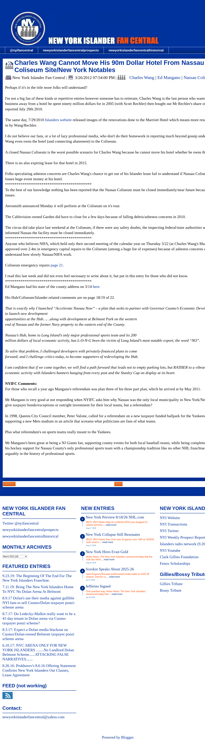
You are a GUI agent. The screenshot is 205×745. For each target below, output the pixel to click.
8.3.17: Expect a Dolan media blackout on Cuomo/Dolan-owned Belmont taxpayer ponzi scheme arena (38, 634)
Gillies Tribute (171, 584)
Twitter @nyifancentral (20, 523)
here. (96, 287)
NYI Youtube (170, 550)
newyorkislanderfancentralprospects (71, 50)
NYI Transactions (173, 524)
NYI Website (170, 518)
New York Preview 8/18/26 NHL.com (115, 517)
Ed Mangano (168, 77)
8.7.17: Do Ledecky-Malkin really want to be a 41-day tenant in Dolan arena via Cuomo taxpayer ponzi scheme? (38, 618)
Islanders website (58, 120)
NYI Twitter (169, 531)
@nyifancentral (21, 50)
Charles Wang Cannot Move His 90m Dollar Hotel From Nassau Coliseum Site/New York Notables (109, 66)
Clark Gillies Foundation (179, 557)
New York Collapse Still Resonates (113, 534)
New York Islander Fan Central (118, 4)
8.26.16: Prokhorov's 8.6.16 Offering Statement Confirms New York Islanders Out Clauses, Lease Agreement (39, 670)
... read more (109, 524)
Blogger (127, 737)
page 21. (57, 265)
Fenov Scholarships (175, 563)
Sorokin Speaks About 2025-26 (110, 569)
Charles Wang (141, 77)
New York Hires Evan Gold (107, 552)
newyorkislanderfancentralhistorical (136, 50)
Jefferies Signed (98, 586)
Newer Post (9, 484)
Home (118, 484)
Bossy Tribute (170, 590)
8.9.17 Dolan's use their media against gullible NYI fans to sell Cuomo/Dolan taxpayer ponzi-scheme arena (38, 602)
